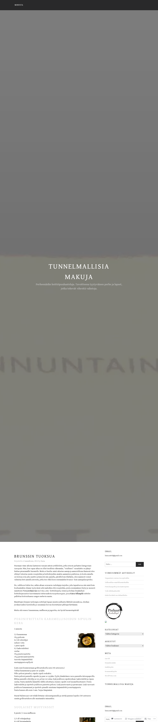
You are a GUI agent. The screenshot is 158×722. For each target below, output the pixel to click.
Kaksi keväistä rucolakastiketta (116, 595)
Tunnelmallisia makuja (119, 684)
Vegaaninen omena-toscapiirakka (117, 578)
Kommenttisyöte (111, 671)
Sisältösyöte (109, 667)
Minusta (19, 5)
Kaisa (43, 561)
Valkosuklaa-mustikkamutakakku (117, 582)
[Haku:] (124, 564)
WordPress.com (110, 676)
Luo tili (107, 659)
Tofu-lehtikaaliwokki (112, 591)
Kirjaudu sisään (110, 663)
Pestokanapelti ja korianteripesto (117, 587)
